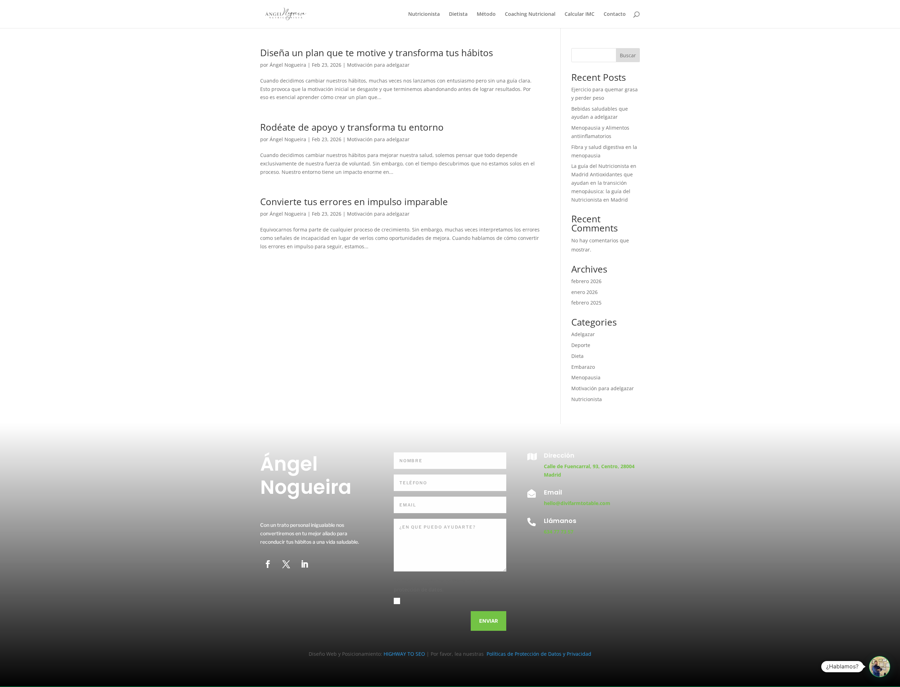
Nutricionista (424, 14)
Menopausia (585, 377)
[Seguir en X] (286, 564)
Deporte (580, 345)
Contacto (615, 14)
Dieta (577, 356)
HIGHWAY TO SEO (405, 653)
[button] (879, 666)
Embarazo (583, 367)
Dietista (458, 14)
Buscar (628, 55)
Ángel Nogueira (288, 64)
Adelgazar (583, 334)
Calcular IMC (579, 14)
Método (486, 14)
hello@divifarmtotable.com (577, 503)
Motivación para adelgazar (378, 64)
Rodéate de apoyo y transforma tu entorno (352, 127)
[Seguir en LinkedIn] (304, 564)
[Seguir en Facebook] (268, 564)
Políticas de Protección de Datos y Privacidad (538, 653)
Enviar (488, 621)
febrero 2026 (586, 281)
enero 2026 (584, 292)
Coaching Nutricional (530, 14)
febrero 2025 (586, 302)
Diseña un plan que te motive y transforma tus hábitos (376, 52)
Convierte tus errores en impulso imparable (354, 201)
